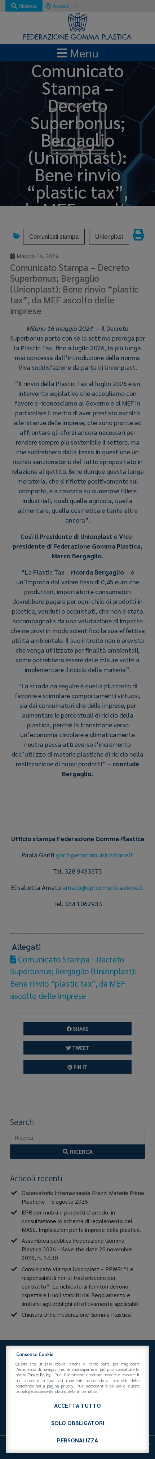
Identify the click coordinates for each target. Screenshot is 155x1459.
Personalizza (77, 1440)
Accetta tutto (77, 1405)
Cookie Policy (40, 1374)
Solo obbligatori (77, 1422)
